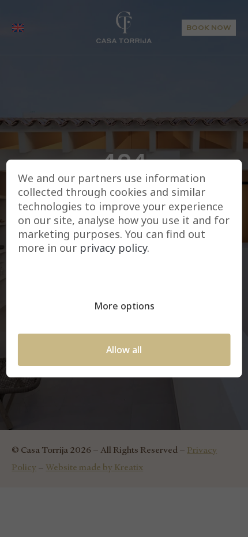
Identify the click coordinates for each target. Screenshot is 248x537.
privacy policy (113, 248)
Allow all (124, 349)
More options (124, 306)
